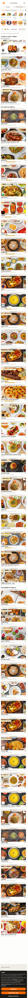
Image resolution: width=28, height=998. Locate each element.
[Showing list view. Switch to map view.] (26, 10)
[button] (3, 3)
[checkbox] (3, 23)
